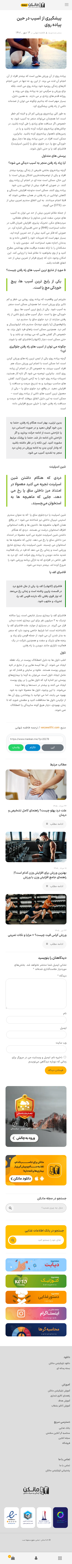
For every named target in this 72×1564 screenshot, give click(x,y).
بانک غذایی (64, 1428)
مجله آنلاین (64, 1438)
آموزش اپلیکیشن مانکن (59, 1391)
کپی (53, 747)
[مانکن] (35, 5)
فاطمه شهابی (39, 33)
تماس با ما (64, 1465)
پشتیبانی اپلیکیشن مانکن (58, 1470)
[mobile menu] (66, 5)
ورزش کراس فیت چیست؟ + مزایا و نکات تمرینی (37, 935)
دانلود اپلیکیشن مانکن (59, 1363)
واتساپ (16, 747)
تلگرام (33, 747)
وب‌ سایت (61, 1043)
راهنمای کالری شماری (60, 1396)
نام (64, 1013)
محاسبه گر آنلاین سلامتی (58, 1433)
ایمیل (63, 1028)
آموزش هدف (64, 1401)
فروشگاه (66, 1443)
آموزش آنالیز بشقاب (60, 1406)
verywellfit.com (50, 728)
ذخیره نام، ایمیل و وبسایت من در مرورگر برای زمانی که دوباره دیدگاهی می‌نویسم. (39, 1060)
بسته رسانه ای (63, 1368)
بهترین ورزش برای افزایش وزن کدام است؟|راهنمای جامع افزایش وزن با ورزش (40, 875)
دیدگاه (61, 976)
